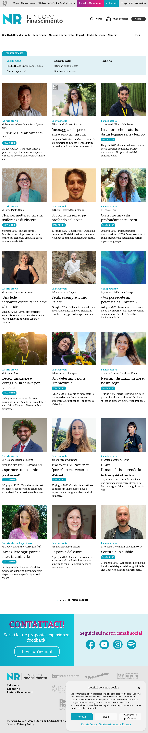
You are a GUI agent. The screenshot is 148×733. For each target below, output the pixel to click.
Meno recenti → (81, 600)
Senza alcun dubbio (117, 552)
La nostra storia (62, 60)
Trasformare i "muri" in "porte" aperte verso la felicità (71, 469)
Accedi (138, 18)
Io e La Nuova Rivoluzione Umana (25, 66)
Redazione (13, 688)
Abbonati (111, 3)
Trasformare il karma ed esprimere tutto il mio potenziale (22, 469)
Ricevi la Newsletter (90, 3)
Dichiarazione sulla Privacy (114, 724)
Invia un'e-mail (37, 651)
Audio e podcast (120, 19)
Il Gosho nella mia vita (66, 66)
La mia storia (14, 60)
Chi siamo (13, 685)
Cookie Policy (89, 724)
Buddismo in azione (65, 71)
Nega (106, 716)
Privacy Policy (25, 724)
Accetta (82, 716)
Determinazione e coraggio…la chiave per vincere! (21, 383)
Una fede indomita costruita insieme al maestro (24, 302)
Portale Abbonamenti (20, 692)
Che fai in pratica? (16, 71)
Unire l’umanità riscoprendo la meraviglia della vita (121, 469)
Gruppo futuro (109, 288)
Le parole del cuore (67, 552)
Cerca (99, 19)
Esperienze (14, 53)
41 (68, 600)
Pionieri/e (107, 60)
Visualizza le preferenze (130, 717)
